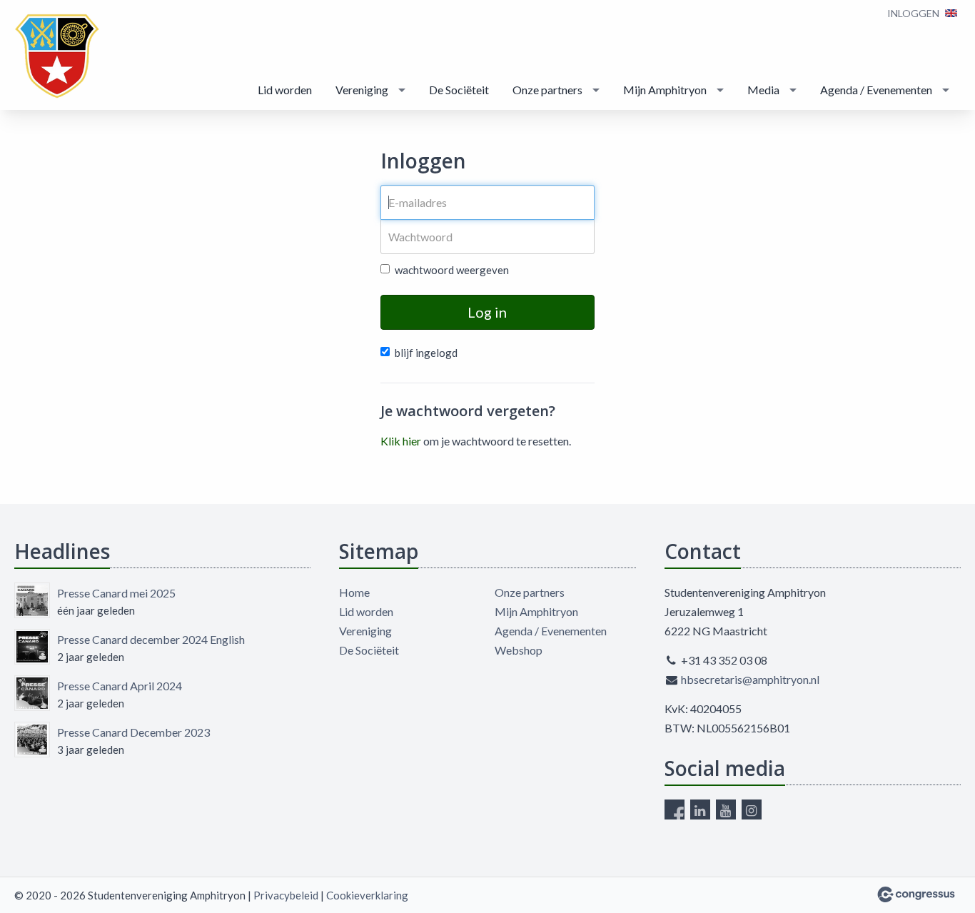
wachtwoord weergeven (452, 269)
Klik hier (400, 441)
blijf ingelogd (426, 352)
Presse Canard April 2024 (119, 685)
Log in (487, 312)
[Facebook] (674, 809)
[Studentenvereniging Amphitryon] (57, 56)
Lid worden (285, 89)
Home (354, 592)
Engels (951, 13)
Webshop (518, 650)
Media (763, 89)
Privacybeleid (285, 895)
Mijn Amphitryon (665, 89)
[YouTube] (726, 809)
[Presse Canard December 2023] (32, 739)
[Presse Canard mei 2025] (32, 600)
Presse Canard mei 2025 (116, 593)
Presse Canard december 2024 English (151, 639)
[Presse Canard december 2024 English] (32, 647)
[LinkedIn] (700, 809)
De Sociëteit (459, 89)
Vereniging (361, 89)
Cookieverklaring (367, 895)
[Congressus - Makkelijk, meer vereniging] (916, 894)
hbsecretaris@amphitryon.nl (750, 679)
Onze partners (547, 89)
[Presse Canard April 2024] (32, 693)
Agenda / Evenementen (876, 89)
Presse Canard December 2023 (133, 732)
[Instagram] (752, 809)
